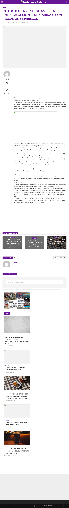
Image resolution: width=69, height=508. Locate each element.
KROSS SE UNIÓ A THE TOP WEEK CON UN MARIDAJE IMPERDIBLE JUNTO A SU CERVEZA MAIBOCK (57, 242)
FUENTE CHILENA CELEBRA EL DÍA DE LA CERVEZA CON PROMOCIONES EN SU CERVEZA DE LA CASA (12, 242)
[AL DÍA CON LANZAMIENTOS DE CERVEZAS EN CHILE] (17, 411)
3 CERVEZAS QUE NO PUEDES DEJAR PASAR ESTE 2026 (34, 242)
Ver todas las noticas (60, 257)
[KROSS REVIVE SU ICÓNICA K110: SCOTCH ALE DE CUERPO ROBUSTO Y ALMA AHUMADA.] (17, 438)
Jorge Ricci (6, 79)
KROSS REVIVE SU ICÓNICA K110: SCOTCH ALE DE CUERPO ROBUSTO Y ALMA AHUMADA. (16, 451)
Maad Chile (63, 506)
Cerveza (5, 8)
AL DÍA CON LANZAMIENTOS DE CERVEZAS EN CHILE (15, 423)
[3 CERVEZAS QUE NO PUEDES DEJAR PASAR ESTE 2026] (17, 356)
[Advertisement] (40, 82)
